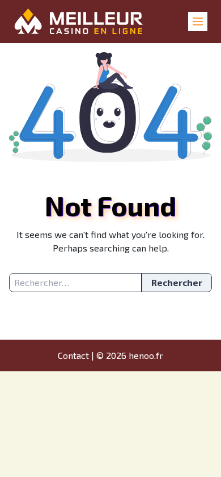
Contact (73, 355)
